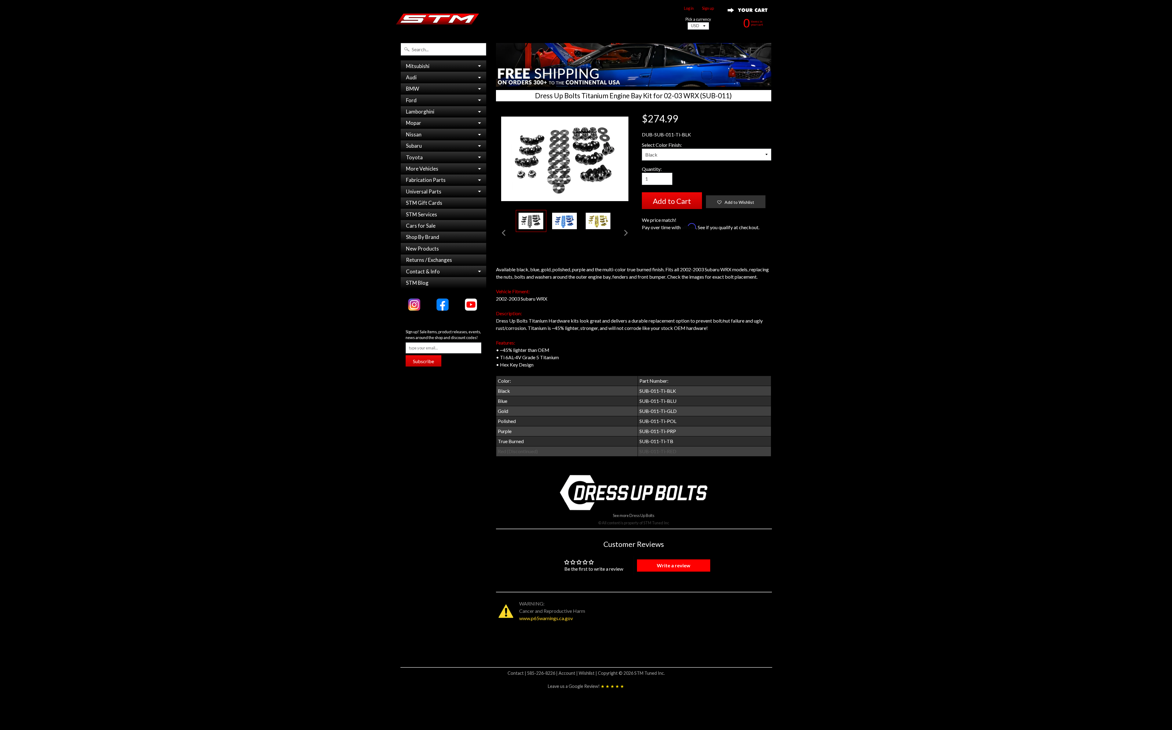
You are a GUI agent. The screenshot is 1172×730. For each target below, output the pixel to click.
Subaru (414, 146)
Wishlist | (588, 673)
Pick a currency (698, 19)
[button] (735, 201)
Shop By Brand (422, 237)
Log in (689, 8)
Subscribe (423, 361)
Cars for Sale (421, 225)
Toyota (414, 157)
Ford (411, 100)
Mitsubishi (417, 66)
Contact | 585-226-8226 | (533, 673)
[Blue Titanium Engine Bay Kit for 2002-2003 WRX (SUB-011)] (564, 221)
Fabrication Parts (426, 180)
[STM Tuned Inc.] (437, 19)
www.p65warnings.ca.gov (546, 618)
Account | (569, 673)
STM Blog (417, 283)
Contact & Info (423, 271)
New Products (422, 248)
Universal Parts (423, 191)
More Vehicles (422, 168)
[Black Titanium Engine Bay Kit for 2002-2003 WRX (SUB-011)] (531, 221)
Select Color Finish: (662, 145)
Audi (411, 77)
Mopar (413, 123)
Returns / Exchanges (429, 260)
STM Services (421, 214)
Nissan (413, 134)
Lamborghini (420, 111)
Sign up (708, 8)
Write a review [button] (673, 565)
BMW (412, 88)
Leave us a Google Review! (586, 686)
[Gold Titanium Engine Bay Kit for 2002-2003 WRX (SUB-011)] (598, 221)
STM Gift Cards (424, 203)
